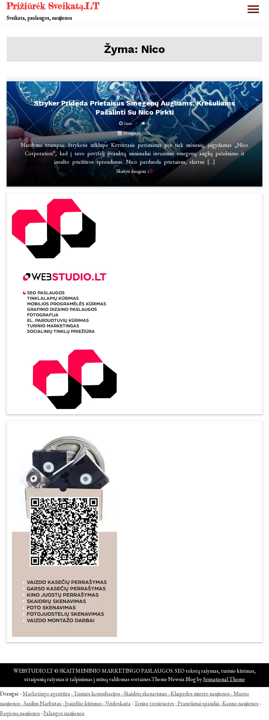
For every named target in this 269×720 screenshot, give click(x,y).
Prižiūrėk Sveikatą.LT (53, 5)
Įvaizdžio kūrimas (83, 703)
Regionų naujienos (20, 713)
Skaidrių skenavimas (145, 693)
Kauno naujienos (240, 703)
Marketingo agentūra (46, 693)
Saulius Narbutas (42, 703)
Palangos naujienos (63, 713)
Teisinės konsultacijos (97, 693)
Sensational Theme (224, 679)
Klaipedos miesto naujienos (200, 693)
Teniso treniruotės (154, 703)
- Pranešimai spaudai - (198, 703)
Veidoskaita (118, 703)
